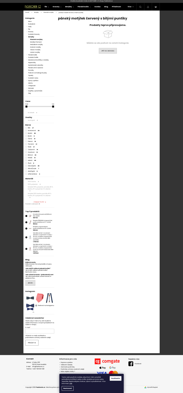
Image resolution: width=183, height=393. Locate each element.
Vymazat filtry (39, 202)
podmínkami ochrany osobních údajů (38, 337)
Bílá (31, 128)
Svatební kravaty (34, 34)
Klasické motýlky (36, 39)
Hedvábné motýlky (36, 44)
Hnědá (31, 158)
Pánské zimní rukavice (35, 68)
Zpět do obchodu (107, 51)
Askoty (30, 83)
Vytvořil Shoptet (152, 387)
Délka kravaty (30, 262)
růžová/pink (33, 166)
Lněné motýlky (35, 52)
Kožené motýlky (35, 47)
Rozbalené (31, 24)
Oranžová (33, 152)
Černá (31, 139)
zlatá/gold (33, 171)
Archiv (30, 283)
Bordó (31, 136)
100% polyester (34, 184)
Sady (30, 27)
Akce (30, 21)
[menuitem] (47, 7)
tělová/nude (33, 168)
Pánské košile (32, 55)
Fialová (32, 141)
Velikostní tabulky (66, 365)
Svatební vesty (33, 78)
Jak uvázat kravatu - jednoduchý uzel (39, 274)
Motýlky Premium (36, 42)
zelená (32, 160)
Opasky (30, 75)
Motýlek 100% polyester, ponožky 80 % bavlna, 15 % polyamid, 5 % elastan (40, 189)
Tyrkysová (33, 149)
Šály (29, 93)
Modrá (32, 133)
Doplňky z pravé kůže (35, 91)
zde (70, 383)
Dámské (31, 88)
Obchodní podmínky (68, 367)
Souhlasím (115, 378)
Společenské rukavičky (35, 65)
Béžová (32, 155)
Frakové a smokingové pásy (37, 73)
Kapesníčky (32, 62)
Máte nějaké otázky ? (68, 371)
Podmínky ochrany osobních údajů (72, 369)
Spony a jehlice (33, 81)
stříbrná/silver (34, 174)
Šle (29, 29)
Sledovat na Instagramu (46, 305)
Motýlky (31, 37)
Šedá (31, 147)
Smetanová (33, 130)
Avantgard (33, 120)
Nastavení (67, 388)
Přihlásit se (32, 343)
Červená (32, 144)
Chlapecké (31, 86)
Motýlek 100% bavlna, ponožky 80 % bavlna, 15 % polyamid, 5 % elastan (39, 195)
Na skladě (32, 113)
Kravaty (30, 32)
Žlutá (31, 163)
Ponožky (31, 70)
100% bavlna (33, 181)
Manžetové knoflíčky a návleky (38, 60)
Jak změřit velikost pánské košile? (37, 268)
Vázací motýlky (35, 50)
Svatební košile (33, 57)
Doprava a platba (66, 362)
